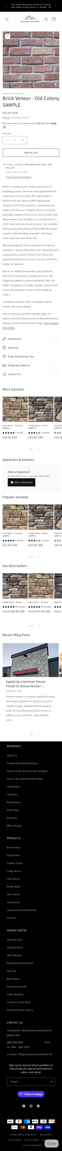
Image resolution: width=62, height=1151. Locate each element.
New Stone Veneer (17, 986)
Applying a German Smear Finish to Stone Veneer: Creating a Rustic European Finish (27, 683)
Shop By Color (15, 939)
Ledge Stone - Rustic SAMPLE (38, 427)
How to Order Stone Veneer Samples (27, 771)
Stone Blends (14, 955)
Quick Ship (13, 810)
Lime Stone (13, 878)
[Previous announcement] (6, 6)
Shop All (11, 970)
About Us (12, 755)
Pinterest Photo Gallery (20, 1010)
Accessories (13, 902)
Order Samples (15, 994)
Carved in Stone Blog (18, 1002)
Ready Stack (13, 886)
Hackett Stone (15, 863)
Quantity (7, 133)
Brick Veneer (14, 847)
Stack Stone (13, 894)
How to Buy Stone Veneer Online (25, 778)
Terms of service (32, 1140)
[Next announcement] (55, 6)
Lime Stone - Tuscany (38, 602)
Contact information (32, 1145)
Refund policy (46, 1134)
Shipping (6, 117)
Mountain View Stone (26, 1134)
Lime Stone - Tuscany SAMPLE (13, 427)
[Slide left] (23, 449)
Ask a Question (23, 482)
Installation (13, 786)
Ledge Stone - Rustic (12, 602)
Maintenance (14, 802)
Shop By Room (15, 947)
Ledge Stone (14, 871)
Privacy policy (15, 1140)
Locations (12, 794)
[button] (7, 19)
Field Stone (13, 855)
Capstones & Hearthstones (22, 910)
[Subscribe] (51, 1082)
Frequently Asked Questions (22, 763)
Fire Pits (11, 917)
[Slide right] (38, 449)
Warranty (12, 817)
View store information (19, 177)
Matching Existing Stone (20, 963)
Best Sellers (13, 978)
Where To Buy (14, 825)
